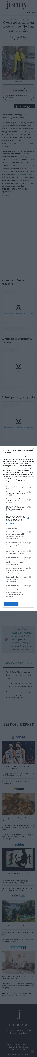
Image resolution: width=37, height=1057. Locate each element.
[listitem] (18, 487)
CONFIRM (11, 604)
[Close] (33, 450)
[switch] (29, 492)
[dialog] (18, 528)
